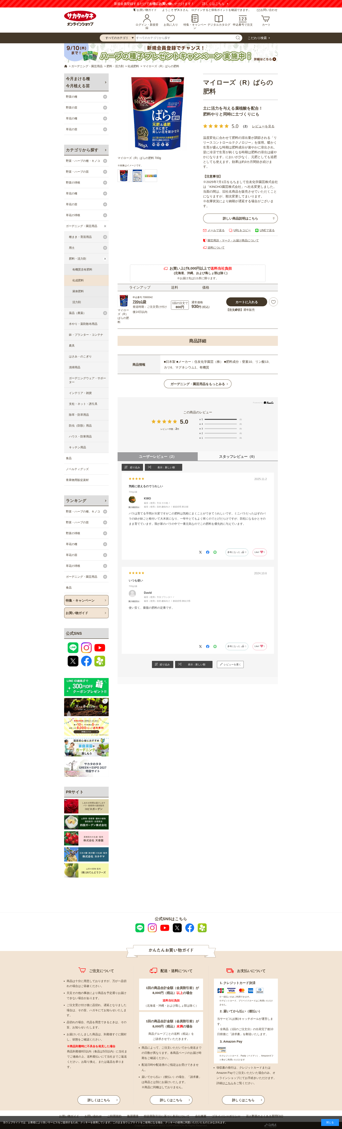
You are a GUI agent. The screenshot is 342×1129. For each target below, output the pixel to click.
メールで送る (216, 230)
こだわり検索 (257, 38)
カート (266, 24)
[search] (237, 38)
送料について (216, 247)
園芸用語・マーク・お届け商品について (233, 240)
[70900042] (137, 175)
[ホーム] (65, 66)
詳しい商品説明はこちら (240, 218)
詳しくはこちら (213, 4)
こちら (229, 1083)
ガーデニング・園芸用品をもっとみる (197, 384)
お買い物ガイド (147, 9)
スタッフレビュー (238, 456)
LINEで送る (267, 230)
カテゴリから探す (82, 150)
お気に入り (171, 24)
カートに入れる (246, 302)
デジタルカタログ (219, 24)
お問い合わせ (269, 9)
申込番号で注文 (243, 24)
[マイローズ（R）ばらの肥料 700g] (158, 113)
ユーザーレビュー (158, 456)
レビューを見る (263, 126)
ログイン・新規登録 (147, 26)
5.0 (184, 421)
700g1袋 (139, 302)
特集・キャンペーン (194, 26)
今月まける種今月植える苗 (78, 82)
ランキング (76, 500)
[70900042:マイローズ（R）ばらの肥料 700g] (124, 175)
